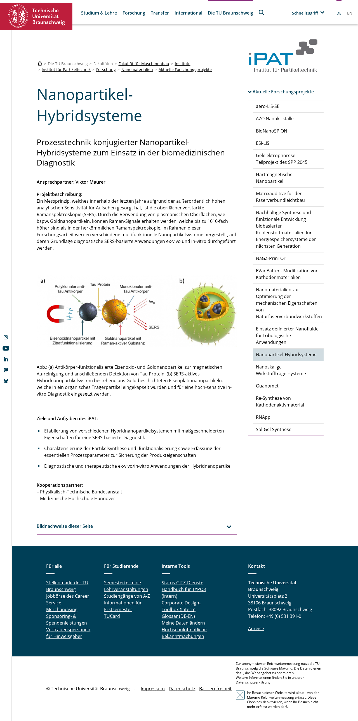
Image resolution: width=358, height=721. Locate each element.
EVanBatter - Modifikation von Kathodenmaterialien (287, 274)
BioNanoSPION (271, 131)
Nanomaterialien (137, 69)
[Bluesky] (5, 381)
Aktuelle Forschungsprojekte (185, 69)
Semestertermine (122, 583)
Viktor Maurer (90, 182)
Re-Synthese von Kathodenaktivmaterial (280, 401)
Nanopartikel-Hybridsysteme (286, 354)
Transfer (160, 13)
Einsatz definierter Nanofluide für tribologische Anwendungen (287, 335)
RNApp (263, 417)
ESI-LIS (262, 143)
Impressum (153, 688)
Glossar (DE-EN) (178, 616)
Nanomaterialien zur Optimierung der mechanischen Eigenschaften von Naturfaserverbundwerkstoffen (289, 303)
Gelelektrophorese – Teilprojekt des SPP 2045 (281, 158)
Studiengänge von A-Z (127, 596)
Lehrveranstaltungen (126, 589)
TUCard (112, 616)
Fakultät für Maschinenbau (144, 63)
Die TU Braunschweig (230, 13)
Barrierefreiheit (215, 688)
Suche (261, 12)
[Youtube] (5, 349)
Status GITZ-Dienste (182, 583)
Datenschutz (182, 688)
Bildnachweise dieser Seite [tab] (65, 526)
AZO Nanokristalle (275, 118)
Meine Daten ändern (183, 623)
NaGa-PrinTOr (271, 258)
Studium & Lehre (99, 13)
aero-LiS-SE (267, 106)
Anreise (256, 628)
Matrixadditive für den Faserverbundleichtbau (280, 196)
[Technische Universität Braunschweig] (36, 16)
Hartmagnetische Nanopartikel (274, 177)
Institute (182, 63)
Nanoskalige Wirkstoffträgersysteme (281, 370)
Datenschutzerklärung (253, 682)
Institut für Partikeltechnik (66, 69)
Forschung (134, 13)
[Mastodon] (5, 370)
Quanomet (267, 386)
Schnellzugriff (305, 13)
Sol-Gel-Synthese (273, 429)
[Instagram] (5, 338)
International (188, 13)
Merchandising (61, 609)
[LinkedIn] (5, 359)
